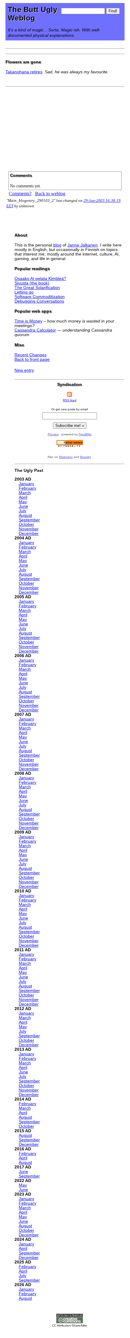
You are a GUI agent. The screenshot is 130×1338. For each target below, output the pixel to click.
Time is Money (28, 321)
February (27, 488)
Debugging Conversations (39, 301)
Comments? (20, 193)
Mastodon (66, 457)
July (22, 511)
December (29, 533)
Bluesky (85, 457)
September (29, 520)
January (26, 483)
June (23, 506)
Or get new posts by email (69, 409)
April (23, 497)
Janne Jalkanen (82, 245)
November (29, 529)
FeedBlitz (85, 434)
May (23, 502)
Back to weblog (50, 193)
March (25, 493)
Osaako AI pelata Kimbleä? (40, 278)
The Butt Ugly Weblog (32, 13)
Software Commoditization (40, 296)
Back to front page (32, 359)
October (26, 524)
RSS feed (69, 400)
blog (57, 245)
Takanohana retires (23, 72)
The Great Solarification (37, 287)
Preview (53, 434)
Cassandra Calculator (35, 330)
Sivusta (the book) (32, 283)
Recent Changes (31, 355)
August (25, 515)
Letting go (24, 292)
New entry (24, 370)
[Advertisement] (65, 127)
